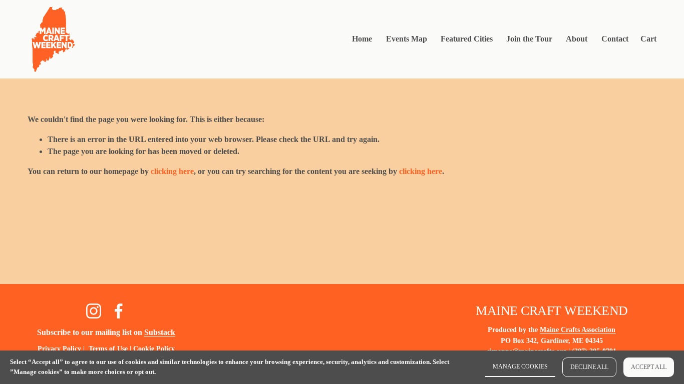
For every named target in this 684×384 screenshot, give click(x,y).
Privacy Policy (59, 348)
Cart (648, 38)
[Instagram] (94, 311)
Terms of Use (108, 348)
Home (362, 38)
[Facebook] (119, 311)
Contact (614, 38)
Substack (159, 332)
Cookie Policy (154, 348)
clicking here (172, 171)
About (576, 38)
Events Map (406, 38)
